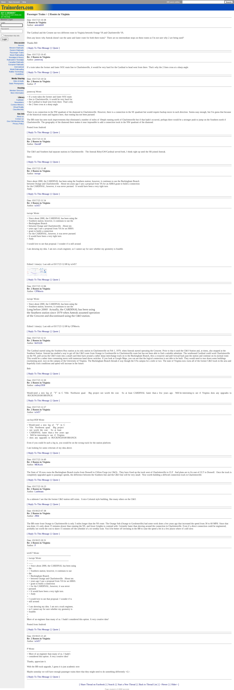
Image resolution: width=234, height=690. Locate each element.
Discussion (19, 43)
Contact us (19, 119)
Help (24, 2)
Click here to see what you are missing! (11, 15)
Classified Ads (18, 109)
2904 (37, 516)
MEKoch (39, 464)
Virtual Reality (18, 107)
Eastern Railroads (17, 50)
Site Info (21, 114)
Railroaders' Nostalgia (15, 60)
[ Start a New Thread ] (126, 684)
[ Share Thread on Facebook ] (92, 684)
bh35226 (38, 343)
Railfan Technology (16, 72)
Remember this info (11, 36)
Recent (21, 45)
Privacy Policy (18, 124)
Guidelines (20, 74)
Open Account (14, 2)
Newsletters (19, 102)
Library (21, 97)
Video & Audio (18, 81)
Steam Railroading (17, 55)
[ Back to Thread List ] (148, 684)
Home (3, 2)
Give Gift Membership (15, 121)
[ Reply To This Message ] (39, 48)
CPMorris (39, 291)
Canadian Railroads (16, 62)
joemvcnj (39, 59)
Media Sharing (18, 78)
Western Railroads (16, 48)
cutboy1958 (40, 385)
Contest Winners (17, 105)
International (19, 67)
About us (20, 116)
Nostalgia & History (16, 57)
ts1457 (37, 205)
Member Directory (17, 90)
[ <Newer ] (164, 684)
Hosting (21, 88)
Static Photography (16, 83)
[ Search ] (111, 684)
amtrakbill (39, 25)
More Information (17, 93)
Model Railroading (17, 69)
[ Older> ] (174, 684)
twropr (38, 173)
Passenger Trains (17, 53)
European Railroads (16, 64)
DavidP (38, 144)
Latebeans (39, 491)
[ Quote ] (55, 48)
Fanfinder (20, 100)
